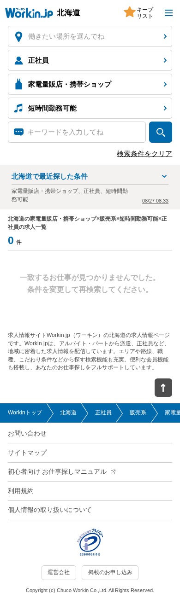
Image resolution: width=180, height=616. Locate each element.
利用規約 (21, 491)
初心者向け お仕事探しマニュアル (57, 471)
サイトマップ (27, 452)
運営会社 (59, 572)
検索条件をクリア (144, 153)
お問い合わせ (27, 433)
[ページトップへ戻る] (163, 387)
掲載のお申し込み (110, 572)
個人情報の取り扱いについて (50, 509)
